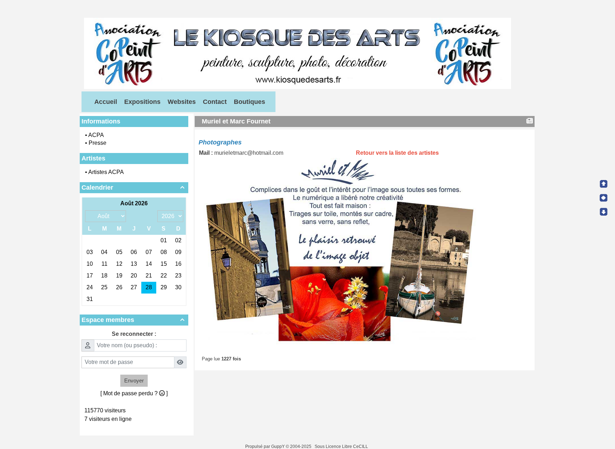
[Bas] (603, 211)
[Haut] (603, 184)
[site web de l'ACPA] (297, 53)
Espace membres (133, 319)
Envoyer (134, 380)
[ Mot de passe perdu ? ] (134, 393)
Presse (97, 143)
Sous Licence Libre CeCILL (342, 446)
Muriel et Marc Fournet (236, 121)
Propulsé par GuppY (265, 446)
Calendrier (133, 187)
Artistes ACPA (106, 172)
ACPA (96, 135)
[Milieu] (603, 198)
